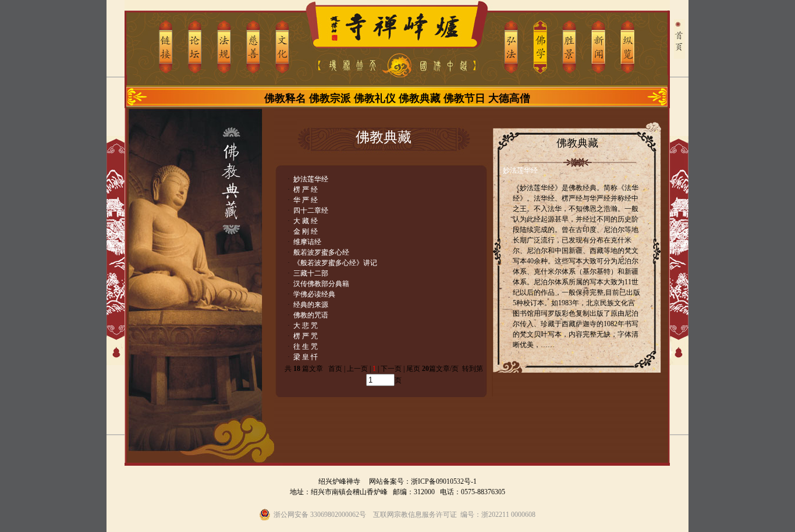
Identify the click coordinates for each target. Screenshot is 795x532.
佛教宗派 (330, 98)
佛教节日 (464, 98)
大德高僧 (509, 98)
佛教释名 (285, 98)
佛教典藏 (420, 98)
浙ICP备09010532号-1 (444, 481)
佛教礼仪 (375, 98)
